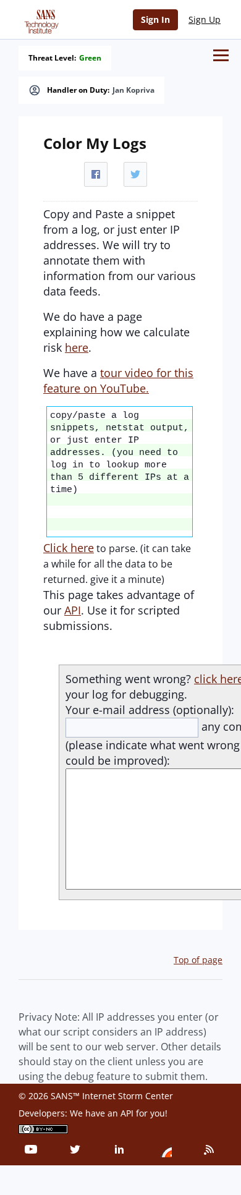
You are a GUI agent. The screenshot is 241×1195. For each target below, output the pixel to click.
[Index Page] (39, 19)
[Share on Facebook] (96, 174)
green (90, 58)
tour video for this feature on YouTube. (118, 380)
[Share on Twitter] (135, 174)
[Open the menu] (221, 55)
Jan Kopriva (133, 90)
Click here (68, 547)
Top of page (198, 960)
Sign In (155, 19)
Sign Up (204, 19)
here (76, 347)
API (72, 610)
